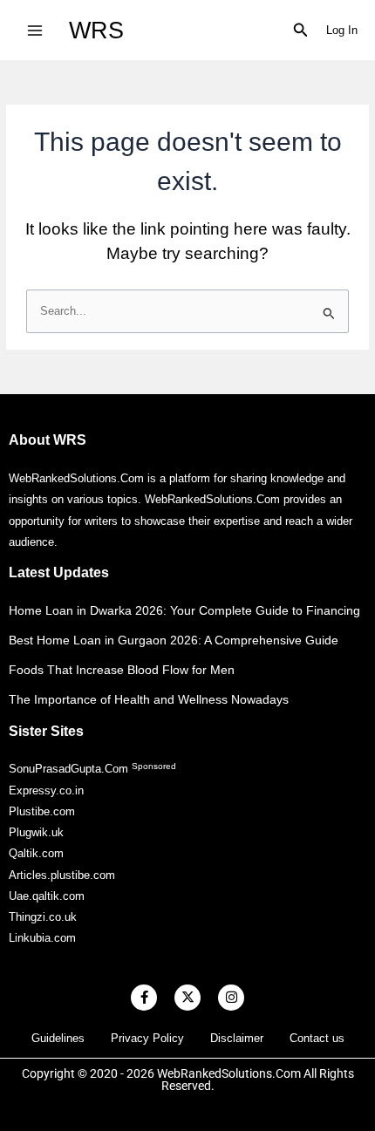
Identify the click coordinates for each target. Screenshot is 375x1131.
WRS (96, 30)
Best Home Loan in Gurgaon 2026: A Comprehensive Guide (173, 640)
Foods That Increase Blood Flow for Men (122, 670)
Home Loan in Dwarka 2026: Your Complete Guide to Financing (184, 610)
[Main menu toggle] (34, 30)
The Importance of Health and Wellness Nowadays (149, 699)
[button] (301, 30)
